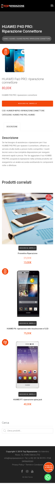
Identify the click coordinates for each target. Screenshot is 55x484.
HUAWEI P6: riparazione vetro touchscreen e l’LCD (27, 329)
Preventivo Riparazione (27, 253)
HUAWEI (12, 39)
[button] (23, 52)
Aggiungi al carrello (27, 103)
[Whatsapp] (47, 477)
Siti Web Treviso (27, 477)
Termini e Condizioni (34, 465)
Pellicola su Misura (48, 467)
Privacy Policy (18, 465)
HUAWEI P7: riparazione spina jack (27, 400)
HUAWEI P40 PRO (20, 115)
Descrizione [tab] (12, 127)
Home (5, 39)
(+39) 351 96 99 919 (37, 458)
